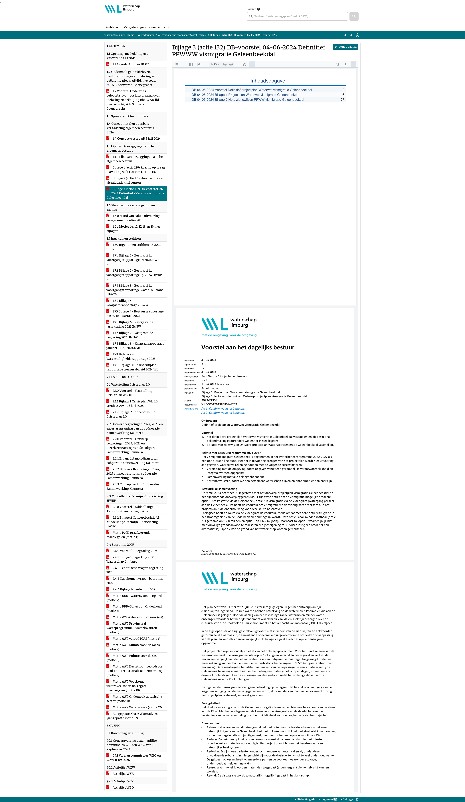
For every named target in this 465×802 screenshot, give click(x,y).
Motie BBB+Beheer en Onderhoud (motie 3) (134, 609)
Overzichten (158, 27)
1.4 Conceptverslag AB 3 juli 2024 (136, 138)
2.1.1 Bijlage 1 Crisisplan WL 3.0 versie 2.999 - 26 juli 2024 (132, 404)
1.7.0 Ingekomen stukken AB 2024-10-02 (134, 247)
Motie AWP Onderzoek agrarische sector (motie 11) (134, 699)
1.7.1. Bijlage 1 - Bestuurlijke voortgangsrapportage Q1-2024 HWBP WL (133, 260)
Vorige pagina (347, 46)
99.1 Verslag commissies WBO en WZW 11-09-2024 (133, 758)
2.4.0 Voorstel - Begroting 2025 (134, 551)
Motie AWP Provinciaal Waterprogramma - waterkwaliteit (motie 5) (131, 628)
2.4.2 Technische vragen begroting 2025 (134, 570)
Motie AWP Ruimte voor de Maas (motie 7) (133, 647)
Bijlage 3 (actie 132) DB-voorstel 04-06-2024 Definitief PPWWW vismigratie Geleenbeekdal (135, 193)
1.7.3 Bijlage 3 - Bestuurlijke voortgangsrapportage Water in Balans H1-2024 (134, 290)
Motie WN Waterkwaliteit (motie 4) (137, 617)
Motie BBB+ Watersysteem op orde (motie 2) (134, 598)
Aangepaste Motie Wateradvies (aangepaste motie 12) (132, 716)
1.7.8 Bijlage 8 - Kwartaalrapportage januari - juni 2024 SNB (135, 346)
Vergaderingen (135, 27)
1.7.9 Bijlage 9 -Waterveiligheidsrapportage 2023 (130, 356)
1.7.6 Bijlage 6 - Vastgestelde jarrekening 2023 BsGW (129, 324)
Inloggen (349, 799)
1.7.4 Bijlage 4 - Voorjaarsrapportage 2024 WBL (129, 303)
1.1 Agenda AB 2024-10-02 (130, 64)
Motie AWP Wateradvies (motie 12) (137, 707)
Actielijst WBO (123, 787)
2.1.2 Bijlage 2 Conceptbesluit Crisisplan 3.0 (130, 414)
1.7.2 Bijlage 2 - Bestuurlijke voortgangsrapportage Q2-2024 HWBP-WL (134, 275)
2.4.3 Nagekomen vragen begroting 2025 (134, 581)
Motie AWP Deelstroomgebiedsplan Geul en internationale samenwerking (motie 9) (135, 671)
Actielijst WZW (123, 773)
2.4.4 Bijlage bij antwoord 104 (133, 589)
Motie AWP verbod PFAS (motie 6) (136, 638)
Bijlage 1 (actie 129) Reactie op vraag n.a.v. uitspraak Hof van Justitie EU (135, 170)
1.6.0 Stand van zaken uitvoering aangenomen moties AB (133, 218)
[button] (354, 16)
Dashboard (112, 27)
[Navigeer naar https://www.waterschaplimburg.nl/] (122, 13)
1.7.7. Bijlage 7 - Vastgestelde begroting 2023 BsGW (129, 335)
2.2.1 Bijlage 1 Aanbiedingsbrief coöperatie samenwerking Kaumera (132, 461)
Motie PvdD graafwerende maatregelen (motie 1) (128, 535)
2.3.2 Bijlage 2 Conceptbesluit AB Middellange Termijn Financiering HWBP (133, 522)
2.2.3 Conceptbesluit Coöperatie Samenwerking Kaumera (132, 486)
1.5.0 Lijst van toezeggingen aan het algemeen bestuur (135, 159)
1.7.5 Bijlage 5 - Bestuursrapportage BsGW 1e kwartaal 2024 (135, 314)
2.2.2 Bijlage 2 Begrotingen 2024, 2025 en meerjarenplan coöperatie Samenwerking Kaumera (133, 473)
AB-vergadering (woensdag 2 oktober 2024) (182, 35)
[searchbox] (297, 16)
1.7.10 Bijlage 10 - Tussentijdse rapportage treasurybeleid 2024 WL (132, 367)
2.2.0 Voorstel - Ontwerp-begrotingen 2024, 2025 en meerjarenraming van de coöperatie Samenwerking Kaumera (132, 445)
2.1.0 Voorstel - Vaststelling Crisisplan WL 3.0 (129, 393)
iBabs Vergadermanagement (315, 799)
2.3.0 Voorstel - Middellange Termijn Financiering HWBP (129, 509)
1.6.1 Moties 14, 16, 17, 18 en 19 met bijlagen (133, 229)
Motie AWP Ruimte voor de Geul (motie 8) (132, 658)
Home (130, 35)
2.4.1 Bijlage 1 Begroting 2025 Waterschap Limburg (130, 559)
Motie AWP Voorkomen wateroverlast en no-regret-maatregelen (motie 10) (126, 686)
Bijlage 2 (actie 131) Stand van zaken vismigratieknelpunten (135, 180)
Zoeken (251, 9)
